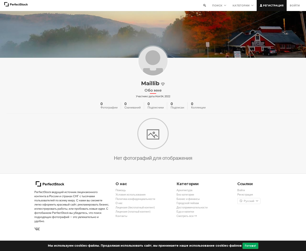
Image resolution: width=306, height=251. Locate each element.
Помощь (121, 190)
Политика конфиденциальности (135, 199)
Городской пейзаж (188, 203)
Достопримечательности (192, 207)
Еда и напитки (185, 211)
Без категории (185, 194)
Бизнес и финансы (188, 199)
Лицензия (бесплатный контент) (135, 207)
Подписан (177, 107)
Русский (249, 201)
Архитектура (184, 190)
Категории (241, 5)
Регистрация (273, 5)
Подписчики (156, 107)
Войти (295, 5)
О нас (119, 203)
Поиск (217, 5)
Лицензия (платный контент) (133, 211)
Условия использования (131, 194)
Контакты (121, 216)
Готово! (250, 245)
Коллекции (198, 107)
